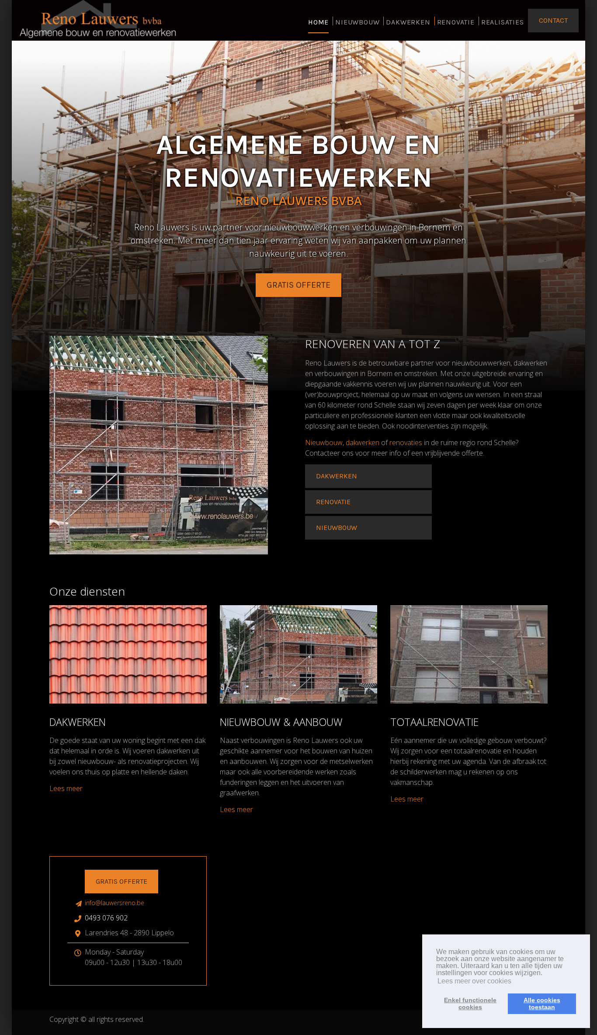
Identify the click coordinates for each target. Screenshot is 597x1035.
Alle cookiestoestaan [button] (542, 1004)
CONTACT (553, 20)
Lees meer (66, 788)
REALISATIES (502, 22)
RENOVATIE (456, 22)
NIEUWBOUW (357, 22)
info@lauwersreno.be (114, 903)
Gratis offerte (121, 881)
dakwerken (362, 442)
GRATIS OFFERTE (298, 285)
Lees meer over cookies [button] (474, 981)
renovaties (405, 442)
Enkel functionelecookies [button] (470, 1004)
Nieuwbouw (324, 442)
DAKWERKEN (408, 22)
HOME (318, 22)
